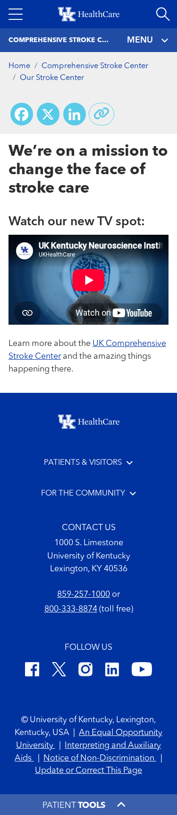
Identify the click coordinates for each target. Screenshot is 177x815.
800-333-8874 (70, 609)
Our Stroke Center (52, 78)
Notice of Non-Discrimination (99, 758)
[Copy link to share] (101, 114)
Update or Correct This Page (88, 770)
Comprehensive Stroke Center (95, 66)
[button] (15, 14)
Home (19, 66)
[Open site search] (163, 14)
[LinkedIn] (112, 671)
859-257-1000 (83, 594)
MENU (140, 40)
